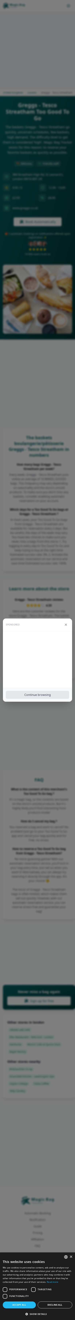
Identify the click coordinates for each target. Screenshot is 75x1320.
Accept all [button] (19, 1304)
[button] (37, 1314)
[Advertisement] (37, 659)
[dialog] (37, 1286)
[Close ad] (66, 624)
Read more (52, 1281)
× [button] (71, 1257)
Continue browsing (37, 695)
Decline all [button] (55, 1304)
